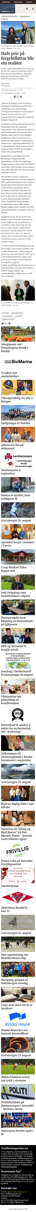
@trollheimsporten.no (18, 1192)
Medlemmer (6, 2)
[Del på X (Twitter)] (17, 96)
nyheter (18, 316)
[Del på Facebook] (15, 96)
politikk (5, 313)
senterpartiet (17, 313)
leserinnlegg (7, 316)
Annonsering (18, 2)
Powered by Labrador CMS (18, 1209)
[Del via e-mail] (21, 96)
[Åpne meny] (27, 8)
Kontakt (29, 2)
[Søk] (33, 9)
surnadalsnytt (8, 319)
